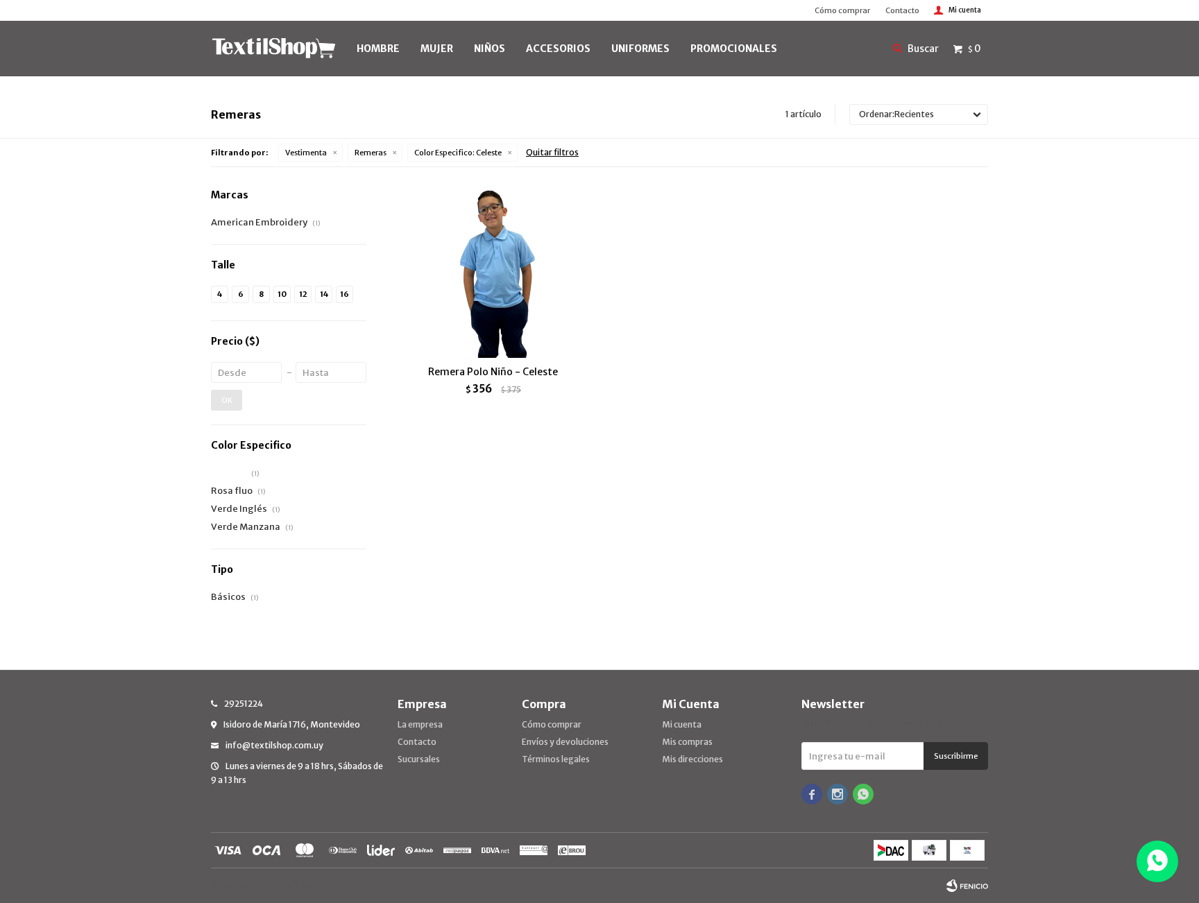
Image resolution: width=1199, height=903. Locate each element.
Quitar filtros (552, 152)
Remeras (370, 152)
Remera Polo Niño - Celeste (493, 372)
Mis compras (687, 742)
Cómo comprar (842, 10)
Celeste (458, 152)
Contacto (902, 10)
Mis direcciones (692, 759)
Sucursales (419, 759)
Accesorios (558, 48)
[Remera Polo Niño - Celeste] (493, 273)
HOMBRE (378, 48)
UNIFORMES (640, 48)
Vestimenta (306, 152)
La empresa (420, 724)
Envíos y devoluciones (565, 742)
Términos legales (556, 759)
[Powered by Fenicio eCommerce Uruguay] (967, 885)
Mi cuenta (681, 724)
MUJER (436, 48)
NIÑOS (489, 48)
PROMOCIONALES (733, 48)
